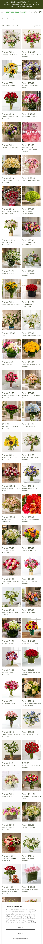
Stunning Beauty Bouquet (9, 673)
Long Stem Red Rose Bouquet (10, 117)
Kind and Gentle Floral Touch (31, 396)
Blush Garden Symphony (7, 520)
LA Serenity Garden (10, 147)
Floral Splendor (8, 274)
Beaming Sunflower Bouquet (10, 458)
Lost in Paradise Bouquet (28, 274)
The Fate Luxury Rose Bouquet (31, 766)
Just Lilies (6, 336)
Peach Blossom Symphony (28, 244)
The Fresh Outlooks (30, 643)
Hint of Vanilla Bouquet (28, 859)
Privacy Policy (30, 922)
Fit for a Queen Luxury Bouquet (31, 55)
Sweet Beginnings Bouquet (29, 489)
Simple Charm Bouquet (8, 828)
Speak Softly (7, 796)
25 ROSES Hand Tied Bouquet (10, 582)
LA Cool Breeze (28, 427)
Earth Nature (7, 364)
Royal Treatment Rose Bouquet (11, 396)
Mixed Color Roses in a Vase (31, 797)
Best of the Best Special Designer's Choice (29, 149)
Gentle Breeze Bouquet (31, 336)
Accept (20, 928)
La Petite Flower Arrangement (8, 551)
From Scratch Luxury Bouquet (30, 458)
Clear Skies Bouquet (30, 734)
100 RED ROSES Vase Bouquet (10, 428)
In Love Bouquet (8, 703)
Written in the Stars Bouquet (30, 582)
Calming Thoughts (29, 827)
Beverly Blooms (28, 612)
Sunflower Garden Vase (11, 304)
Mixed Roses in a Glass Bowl (11, 489)
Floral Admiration (29, 117)
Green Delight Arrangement (28, 212)
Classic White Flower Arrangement (10, 182)
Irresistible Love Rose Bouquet (31, 673)
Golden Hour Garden (30, 550)
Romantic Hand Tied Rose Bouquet (10, 212)
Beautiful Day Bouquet (11, 765)
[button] (30, 11)
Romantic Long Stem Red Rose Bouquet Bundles (11, 891)
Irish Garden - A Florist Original (11, 613)
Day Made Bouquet (10, 54)
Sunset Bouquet (8, 85)
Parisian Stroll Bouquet (7, 244)
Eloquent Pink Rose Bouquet (30, 890)
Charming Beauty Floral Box (9, 859)
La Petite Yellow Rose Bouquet (31, 365)
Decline (20, 933)
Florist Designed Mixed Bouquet (31, 520)
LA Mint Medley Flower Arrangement (31, 704)
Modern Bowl (7, 643)
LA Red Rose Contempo (27, 305)
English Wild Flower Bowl (30, 86)
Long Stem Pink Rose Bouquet (11, 735)
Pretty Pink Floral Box (31, 181)
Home (4, 19)
